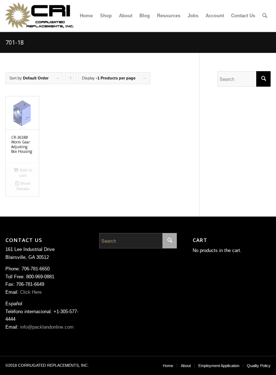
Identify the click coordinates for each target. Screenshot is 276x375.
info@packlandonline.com (47, 327)
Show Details (24, 186)
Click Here (31, 292)
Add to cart (25, 173)
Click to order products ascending (71, 80)
